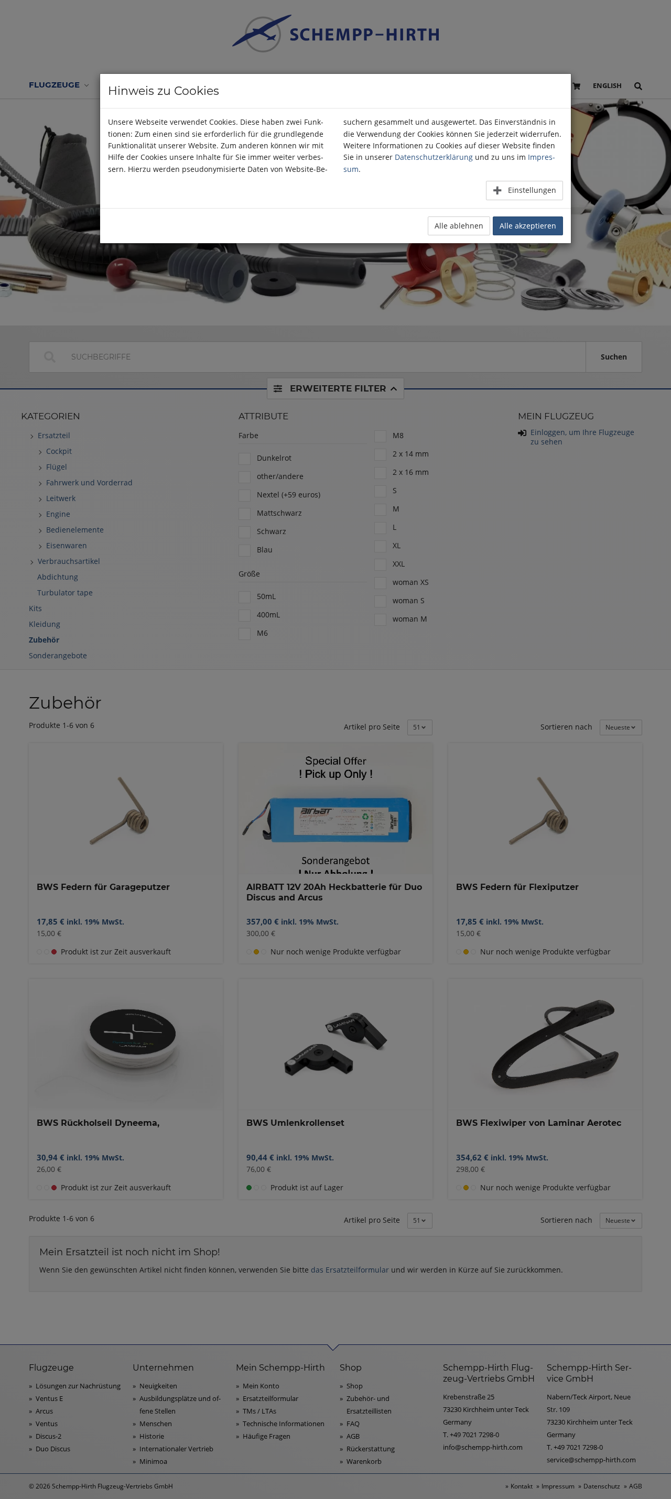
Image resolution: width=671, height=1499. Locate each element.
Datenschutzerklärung (434, 157)
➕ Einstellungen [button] (524, 190)
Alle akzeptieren (528, 226)
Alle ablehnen (459, 226)
